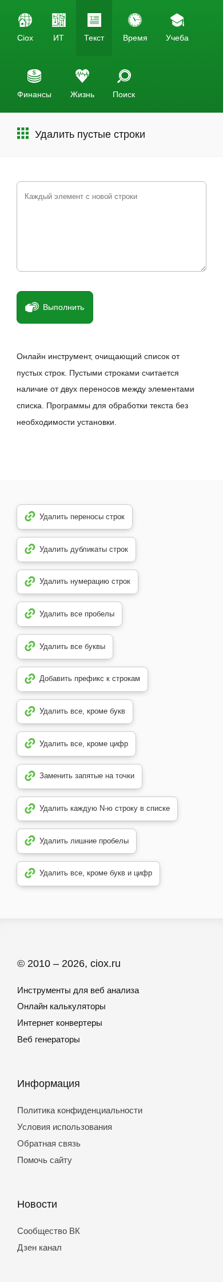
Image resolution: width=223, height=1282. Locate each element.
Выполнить (63, 307)
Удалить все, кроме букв (82, 711)
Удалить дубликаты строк (83, 549)
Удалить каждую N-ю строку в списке (104, 808)
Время (135, 37)
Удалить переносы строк (82, 516)
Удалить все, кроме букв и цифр (95, 873)
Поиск (124, 94)
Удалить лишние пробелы (84, 841)
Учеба (177, 37)
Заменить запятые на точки (86, 775)
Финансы (34, 94)
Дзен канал (39, 1247)
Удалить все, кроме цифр (83, 743)
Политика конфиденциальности (79, 1110)
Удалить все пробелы (76, 614)
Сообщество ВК (48, 1231)
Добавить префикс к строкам (89, 678)
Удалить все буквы (72, 646)
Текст (94, 37)
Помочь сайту (44, 1160)
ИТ (58, 37)
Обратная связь (49, 1143)
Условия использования (64, 1127)
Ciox (25, 37)
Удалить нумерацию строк (84, 581)
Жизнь (82, 94)
